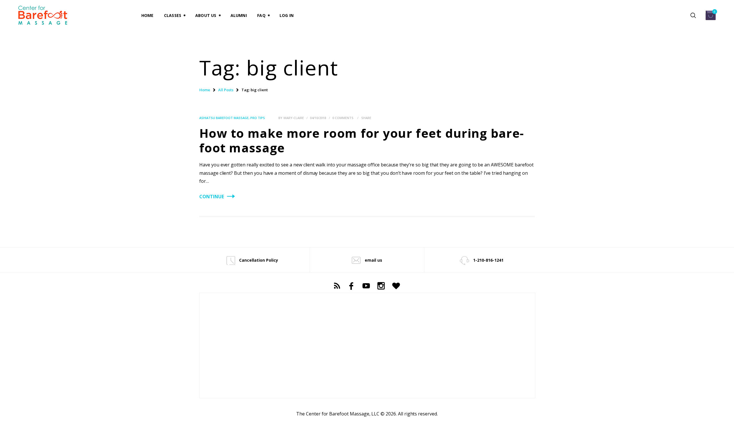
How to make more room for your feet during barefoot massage (361, 140)
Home (204, 89)
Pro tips (257, 118)
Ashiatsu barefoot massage (224, 118)
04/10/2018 (318, 118)
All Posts (225, 89)
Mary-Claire (294, 118)
